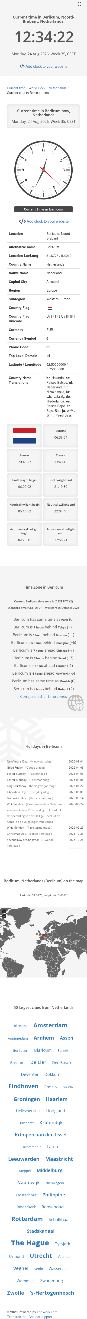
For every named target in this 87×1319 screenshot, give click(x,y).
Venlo (38, 1268)
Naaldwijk (28, 1182)
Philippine (53, 1194)
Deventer (30, 1074)
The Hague (30, 1243)
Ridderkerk (26, 1207)
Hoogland (55, 1110)
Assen (66, 1038)
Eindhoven (23, 1086)
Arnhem (44, 1037)
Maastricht (59, 1158)
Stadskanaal (41, 1231)
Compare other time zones (43, 696)
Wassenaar (58, 1268)
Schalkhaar (59, 1219)
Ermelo (50, 1087)
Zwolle (15, 1292)
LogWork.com (47, 1312)
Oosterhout (26, 1195)
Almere (21, 1026)
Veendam (65, 1256)
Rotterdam (27, 1219)
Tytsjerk (62, 1244)
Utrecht (41, 1255)
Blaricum (43, 1050)
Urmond (16, 1256)
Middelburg (49, 1170)
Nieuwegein (54, 1183)
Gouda (68, 1087)
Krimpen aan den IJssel (41, 1134)
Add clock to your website (47, 66)
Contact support (40, 1316)
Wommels (25, 1280)
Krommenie (32, 1147)
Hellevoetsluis (28, 1110)
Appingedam (18, 1038)
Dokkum (52, 1074)
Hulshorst (26, 1123)
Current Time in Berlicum (43, 209)
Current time (16, 88)
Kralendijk (51, 1122)
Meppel (25, 1171)
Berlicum (20, 1050)
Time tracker (16, 1316)
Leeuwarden (23, 1158)
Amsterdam (50, 1025)
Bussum (17, 1062)
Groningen (26, 1098)
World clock (37, 88)
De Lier (38, 1062)
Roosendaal (53, 1207)
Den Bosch (61, 1062)
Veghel (21, 1268)
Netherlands (58, 88)
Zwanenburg (52, 1280)
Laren (52, 1146)
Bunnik (63, 1050)
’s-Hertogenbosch (52, 1292)
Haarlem (57, 1098)
